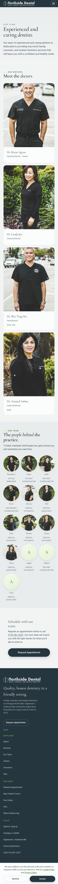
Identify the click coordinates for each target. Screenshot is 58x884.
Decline (15, 879)
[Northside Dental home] (18, 3)
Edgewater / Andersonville (14, 839)
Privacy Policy (31, 872)
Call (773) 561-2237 (12, 852)
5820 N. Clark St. (10, 826)
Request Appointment (29, 652)
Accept (42, 879)
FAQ (5, 807)
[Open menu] (53, 3)
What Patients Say (11, 813)
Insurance (7, 767)
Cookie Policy (48, 869)
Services (7, 748)
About (6, 741)
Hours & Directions (11, 846)
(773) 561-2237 (15, 635)
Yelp (5, 730)
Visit (5, 774)
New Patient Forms (11, 794)
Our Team (7, 754)
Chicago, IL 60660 (11, 833)
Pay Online (8, 800)
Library (6, 761)
